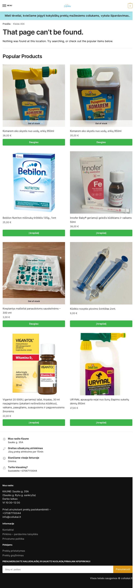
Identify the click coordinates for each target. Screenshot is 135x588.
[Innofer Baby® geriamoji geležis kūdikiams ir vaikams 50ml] (101, 182)
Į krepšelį (34, 233)
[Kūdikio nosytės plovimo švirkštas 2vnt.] (101, 273)
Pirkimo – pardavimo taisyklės (20, 534)
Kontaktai (8, 529)
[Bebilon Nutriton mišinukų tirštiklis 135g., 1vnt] (34, 182)
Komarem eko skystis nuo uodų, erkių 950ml (28, 131)
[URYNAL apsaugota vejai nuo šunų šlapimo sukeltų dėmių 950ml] (101, 364)
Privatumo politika (13, 538)
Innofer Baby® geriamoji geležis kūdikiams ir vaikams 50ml (101, 219)
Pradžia (7, 24)
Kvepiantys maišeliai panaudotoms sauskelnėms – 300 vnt (32, 310)
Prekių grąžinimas (13, 555)
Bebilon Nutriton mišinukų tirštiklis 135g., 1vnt (29, 217)
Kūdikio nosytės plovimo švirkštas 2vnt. (93, 308)
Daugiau (34, 142)
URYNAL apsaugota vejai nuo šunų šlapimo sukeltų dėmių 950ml (99, 401)
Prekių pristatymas (13, 550)
